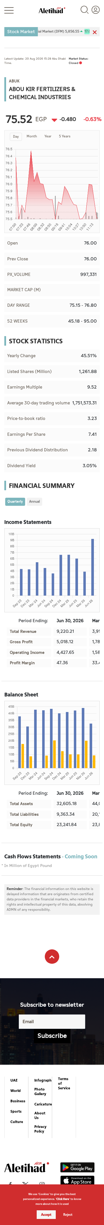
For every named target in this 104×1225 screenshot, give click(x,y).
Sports (16, 1111)
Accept (46, 1214)
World (15, 1090)
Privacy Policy (40, 1129)
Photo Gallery (40, 1091)
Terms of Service (64, 1083)
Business (17, 1101)
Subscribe (52, 1036)
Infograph (43, 1080)
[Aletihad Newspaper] (52, 10)
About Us (39, 1115)
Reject (68, 1214)
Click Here (62, 1199)
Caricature (43, 1104)
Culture (16, 1122)
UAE (14, 1080)
